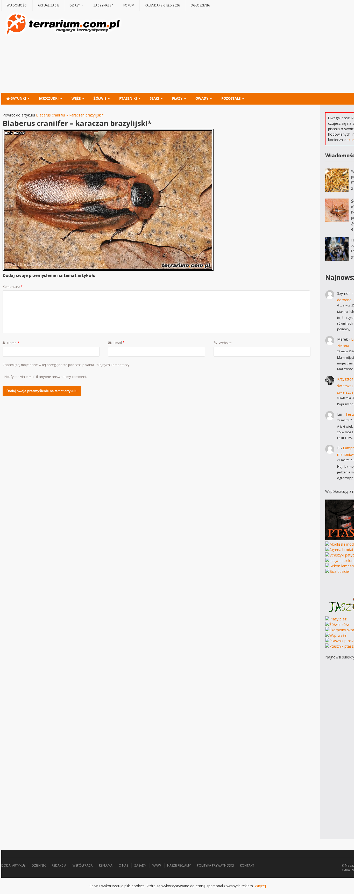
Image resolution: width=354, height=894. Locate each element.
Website (225, 342)
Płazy (177, 98)
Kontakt (247, 865)
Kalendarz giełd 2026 (162, 5)
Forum (128, 5)
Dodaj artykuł (13, 865)
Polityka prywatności (215, 865)
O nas (123, 865)
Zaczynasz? (103, 5)
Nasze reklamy (179, 865)
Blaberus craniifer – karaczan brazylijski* (70, 115)
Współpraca (83, 865)
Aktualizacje (48, 5)
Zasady (140, 865)
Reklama (105, 865)
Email (118, 342)
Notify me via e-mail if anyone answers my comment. (45, 376)
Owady (201, 98)
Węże (76, 98)
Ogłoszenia (200, 5)
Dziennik (39, 865)
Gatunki (18, 98)
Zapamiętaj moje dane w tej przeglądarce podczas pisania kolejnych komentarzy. (66, 364)
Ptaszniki (128, 98)
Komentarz (13, 286)
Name (12, 342)
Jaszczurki (49, 98)
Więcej (260, 885)
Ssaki (154, 98)
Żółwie (100, 98)
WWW (156, 865)
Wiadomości (17, 5)
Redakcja (59, 865)
